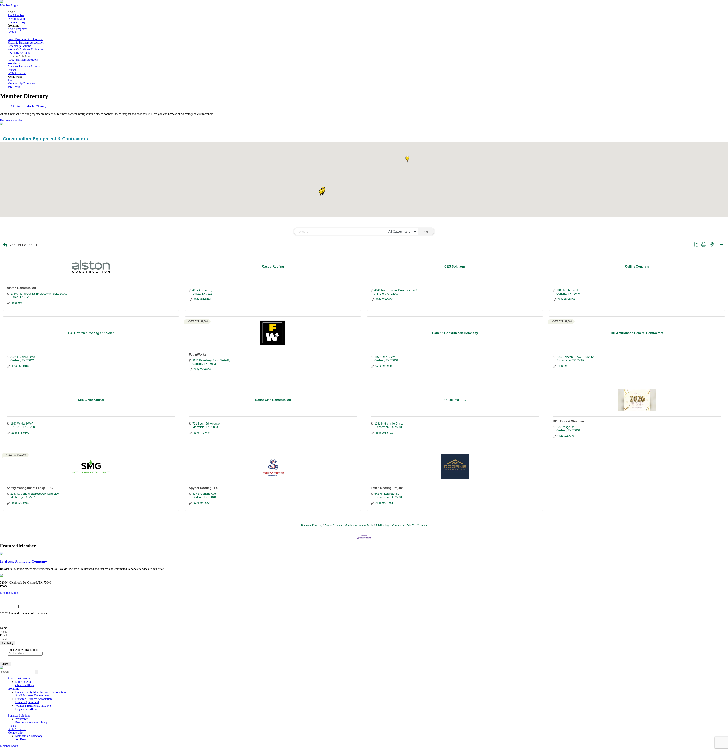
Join (10, 80)
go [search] (427, 231)
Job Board (14, 86)
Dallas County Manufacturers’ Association (40, 692)
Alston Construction (21, 287)
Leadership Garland (19, 46)
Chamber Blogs (17, 22)
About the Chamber (19, 678)
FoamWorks (197, 354)
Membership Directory (21, 83)
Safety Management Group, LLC (30, 488)
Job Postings (383, 525)
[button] (323, 192)
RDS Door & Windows (568, 421)
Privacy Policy (8, 606)
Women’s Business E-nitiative (25, 49)
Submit (5, 664)
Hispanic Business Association (26, 42)
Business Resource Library (24, 66)
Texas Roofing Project (387, 488)
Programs (13, 688)
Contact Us (398, 525)
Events (12, 69)
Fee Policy (26, 606)
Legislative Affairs (19, 52)
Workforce (14, 63)
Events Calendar (333, 525)
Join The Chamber (417, 525)
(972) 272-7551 (18, 586)
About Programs (17, 29)
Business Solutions (19, 715)
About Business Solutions (23, 59)
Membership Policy (46, 606)
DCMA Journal (17, 73)
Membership (15, 732)
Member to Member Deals (359, 525)
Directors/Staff (16, 18)
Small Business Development (25, 39)
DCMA (12, 32)
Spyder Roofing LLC (203, 488)
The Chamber (16, 15)
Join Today (7, 643)
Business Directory (311, 525)
